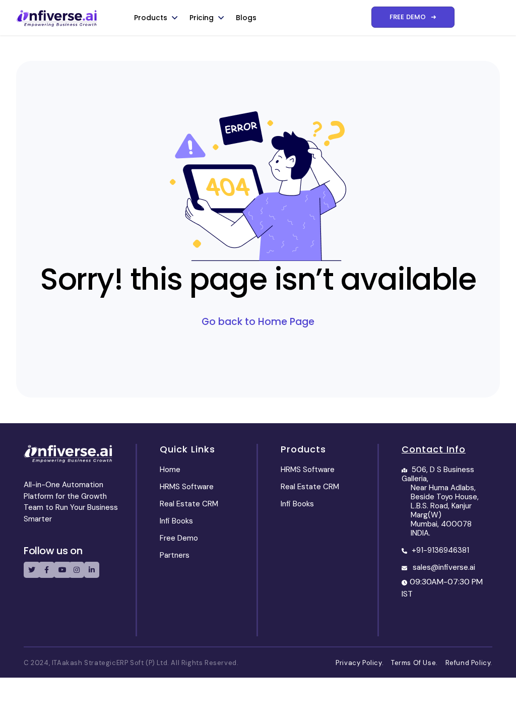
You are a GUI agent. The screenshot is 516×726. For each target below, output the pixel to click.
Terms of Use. (417, 662)
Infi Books (176, 521)
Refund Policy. (468, 662)
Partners (174, 555)
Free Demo (179, 538)
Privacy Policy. (362, 662)
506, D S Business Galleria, (440, 501)
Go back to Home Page (258, 321)
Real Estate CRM (189, 504)
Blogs (246, 18)
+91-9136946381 (440, 550)
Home (170, 470)
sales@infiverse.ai (444, 567)
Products (150, 18)
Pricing (201, 18)
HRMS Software (187, 487)
